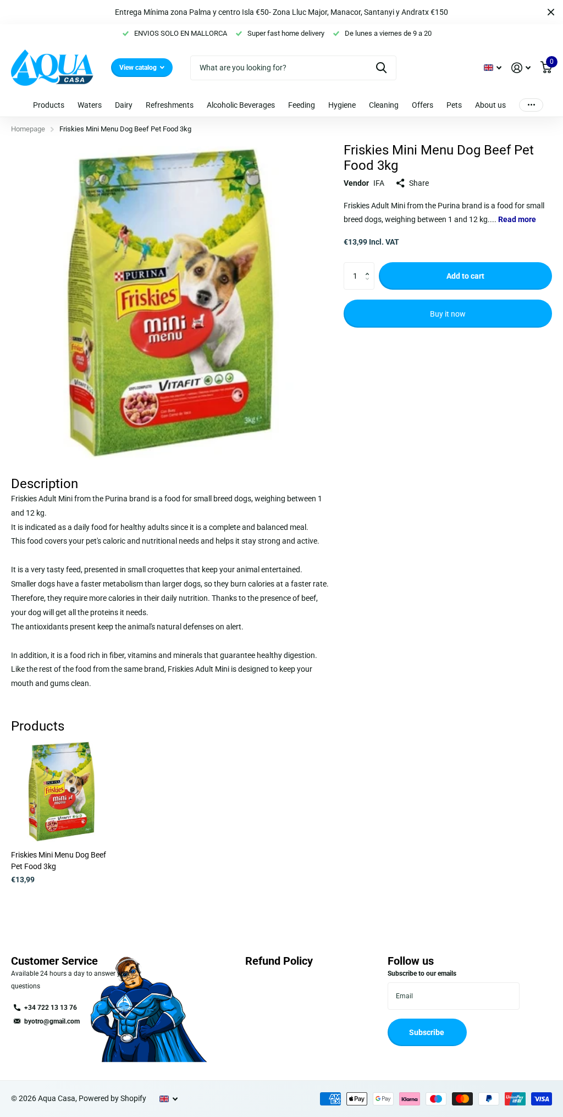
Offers (422, 105)
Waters (90, 105)
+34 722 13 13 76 (50, 1007)
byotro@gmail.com (52, 1021)
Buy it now (448, 313)
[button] (370, 266)
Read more (517, 219)
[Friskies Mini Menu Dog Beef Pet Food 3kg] (61, 791)
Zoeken (381, 68)
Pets (454, 105)
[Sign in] (521, 68)
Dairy (124, 105)
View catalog (138, 67)
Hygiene (342, 105)
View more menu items (531, 104)
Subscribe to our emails (422, 973)
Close (551, 12)
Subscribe (427, 1032)
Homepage (28, 129)
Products (48, 105)
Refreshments (170, 105)
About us (490, 105)
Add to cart (465, 276)
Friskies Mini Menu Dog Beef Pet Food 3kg (58, 860)
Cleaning (384, 105)
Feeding (301, 105)
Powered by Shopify (112, 1098)
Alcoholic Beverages (241, 105)
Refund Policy (279, 960)
